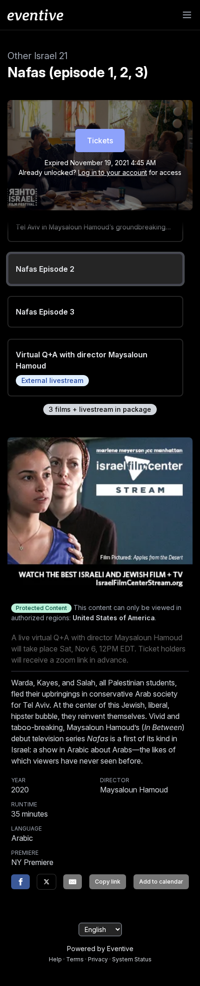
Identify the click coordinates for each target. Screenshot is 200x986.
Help (55, 959)
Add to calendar (161, 881)
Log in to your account (112, 172)
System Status (132, 959)
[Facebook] (20, 881)
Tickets (100, 140)
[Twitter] (46, 881)
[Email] (72, 881)
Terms (75, 959)
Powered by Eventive (100, 948)
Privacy (98, 959)
